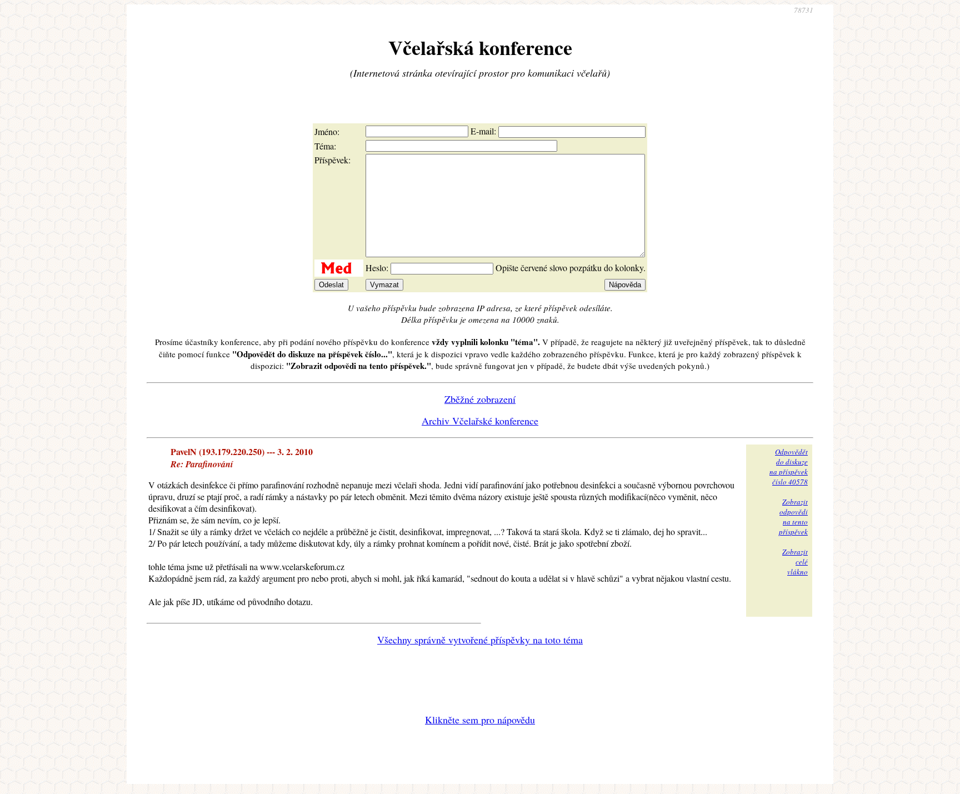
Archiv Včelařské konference (480, 420)
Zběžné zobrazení (480, 399)
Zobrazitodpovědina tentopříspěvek (793, 517)
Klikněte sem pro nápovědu (480, 719)
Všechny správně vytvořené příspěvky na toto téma (480, 639)
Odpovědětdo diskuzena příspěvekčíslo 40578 (788, 467)
